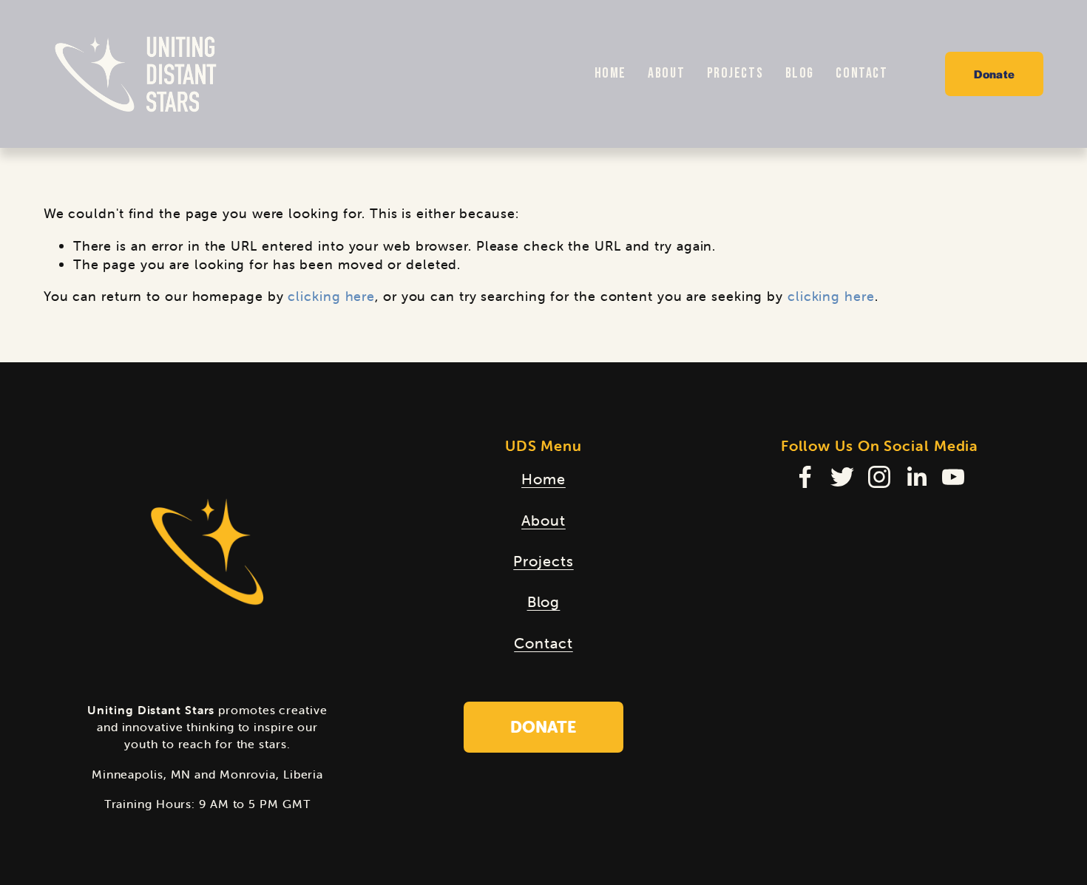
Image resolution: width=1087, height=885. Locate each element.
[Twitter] (842, 477)
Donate (994, 73)
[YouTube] (953, 477)
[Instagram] (879, 477)
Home (610, 73)
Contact (861, 73)
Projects (735, 73)
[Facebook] (805, 477)
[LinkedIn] (916, 477)
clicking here (331, 296)
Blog (799, 73)
